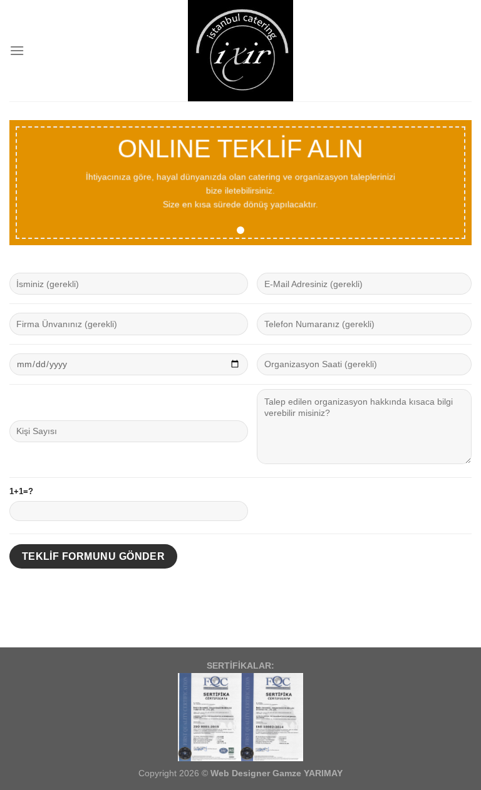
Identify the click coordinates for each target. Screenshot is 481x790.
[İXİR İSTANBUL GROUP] (240, 50)
